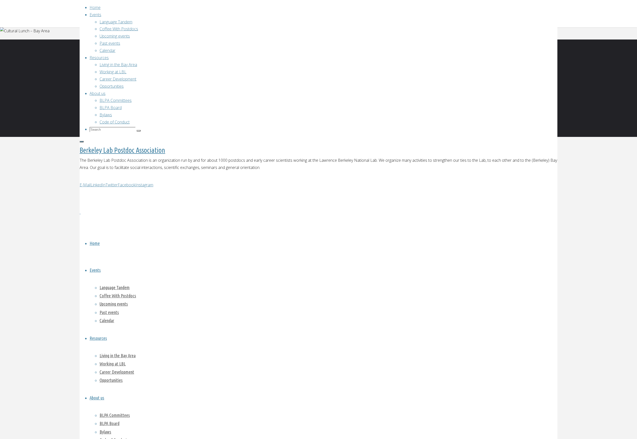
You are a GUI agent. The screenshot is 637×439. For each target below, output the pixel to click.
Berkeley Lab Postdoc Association (122, 150)
